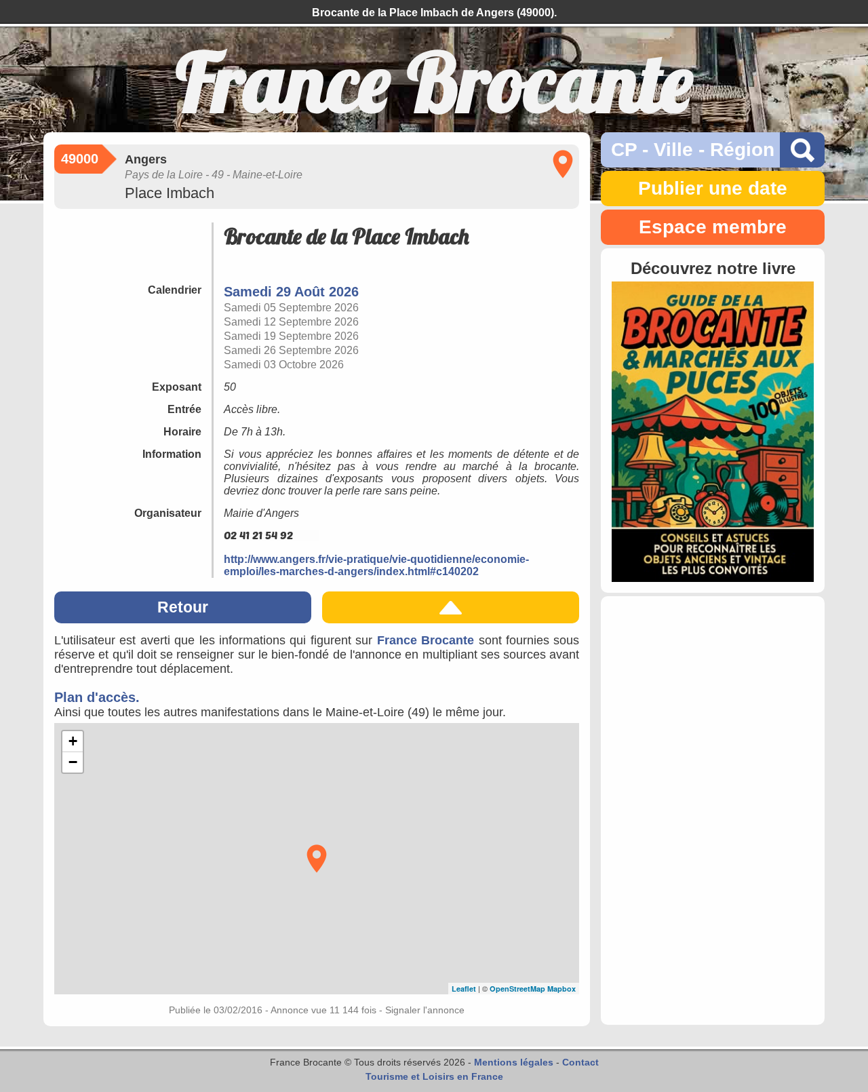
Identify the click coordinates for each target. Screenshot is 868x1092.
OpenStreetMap (517, 988)
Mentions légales (513, 1062)
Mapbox (561, 988)
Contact (580, 1062)
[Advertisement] (713, 810)
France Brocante (425, 640)
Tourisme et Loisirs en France (434, 1076)
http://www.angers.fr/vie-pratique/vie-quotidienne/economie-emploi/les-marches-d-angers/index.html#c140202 (376, 565)
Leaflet (464, 988)
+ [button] (72, 741)
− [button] (72, 762)
